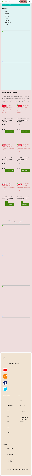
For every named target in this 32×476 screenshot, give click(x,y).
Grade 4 (7, 16)
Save (5, 106)
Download (9, 131)
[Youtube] (5, 370)
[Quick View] (4, 131)
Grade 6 (7, 20)
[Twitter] (5, 389)
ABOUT (18, 396)
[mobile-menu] (29, 2)
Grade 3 (7, 15)
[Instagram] (5, 376)
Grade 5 (7, 18)
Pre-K (6, 24)
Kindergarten (8, 22)
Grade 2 (7, 13)
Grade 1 (7, 11)
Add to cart (25, 131)
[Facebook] (5, 383)
